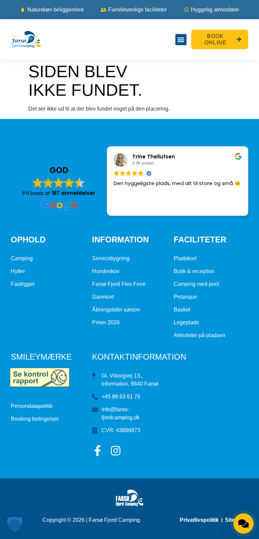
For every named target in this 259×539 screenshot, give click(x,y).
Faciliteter (200, 239)
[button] (180, 39)
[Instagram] (115, 450)
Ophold (28, 239)
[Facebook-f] (97, 450)
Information (120, 239)
